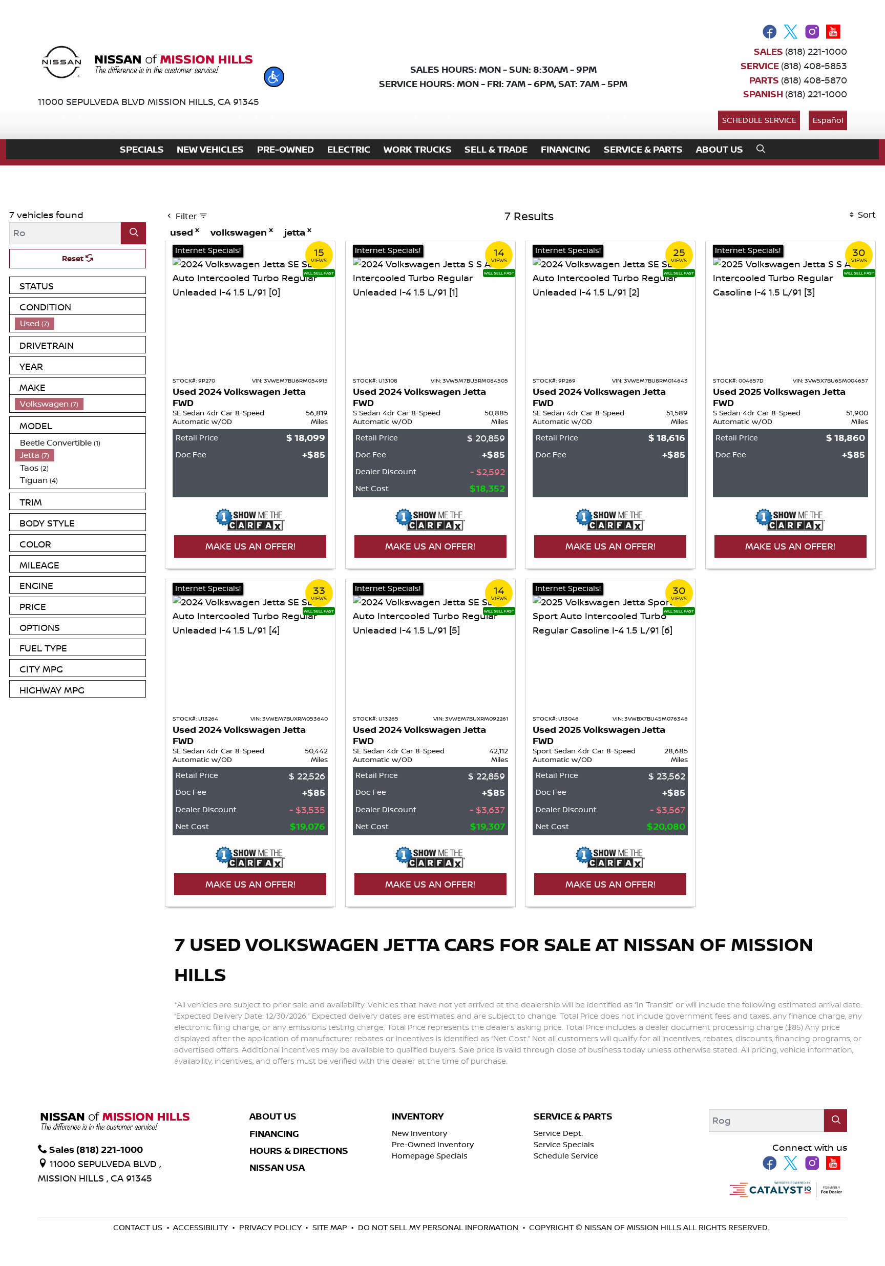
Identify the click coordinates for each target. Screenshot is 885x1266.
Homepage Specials (430, 1155)
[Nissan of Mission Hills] (147, 64)
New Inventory (419, 1133)
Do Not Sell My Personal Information (439, 1227)
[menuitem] (80, 323)
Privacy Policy (271, 1227)
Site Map (330, 1227)
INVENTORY (418, 1116)
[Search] (133, 233)
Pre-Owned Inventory (433, 1144)
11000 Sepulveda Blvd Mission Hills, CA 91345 (148, 101)
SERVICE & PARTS (573, 1116)
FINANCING (274, 1134)
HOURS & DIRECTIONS (298, 1151)
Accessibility (201, 1227)
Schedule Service (759, 120)
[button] (274, 77)
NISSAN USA (277, 1168)
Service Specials (564, 1144)
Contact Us (138, 1227)
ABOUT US (273, 1116)
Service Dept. (558, 1133)
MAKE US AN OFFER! (250, 546)
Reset (74, 258)
